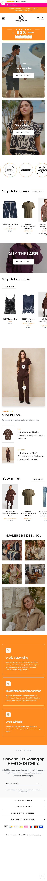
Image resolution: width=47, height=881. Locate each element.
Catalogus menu (23, 801)
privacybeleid (23, 792)
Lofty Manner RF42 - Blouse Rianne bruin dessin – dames (31, 435)
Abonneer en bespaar (23, 819)
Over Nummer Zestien (23, 813)
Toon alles (38, 192)
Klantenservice (23, 807)
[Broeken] (24, 388)
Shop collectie (23, 262)
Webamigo (37, 835)
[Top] (23, 367)
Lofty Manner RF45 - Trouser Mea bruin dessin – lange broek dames (31, 456)
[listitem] (15, 170)
